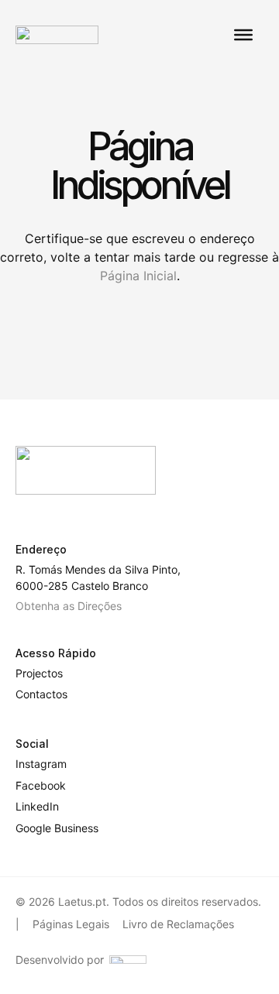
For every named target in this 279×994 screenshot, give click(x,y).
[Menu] (243, 34)
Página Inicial (138, 275)
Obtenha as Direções (69, 605)
